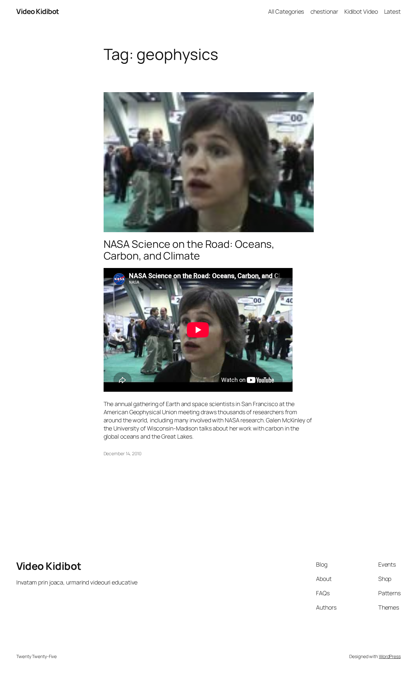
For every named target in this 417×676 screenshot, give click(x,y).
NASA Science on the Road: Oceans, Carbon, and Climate (189, 249)
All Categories (286, 11)
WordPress (390, 656)
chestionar (324, 11)
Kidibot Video (361, 11)
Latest (392, 11)
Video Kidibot (37, 11)
